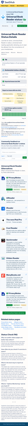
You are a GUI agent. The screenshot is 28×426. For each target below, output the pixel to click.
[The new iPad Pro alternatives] (3, 220)
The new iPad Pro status (17, 323)
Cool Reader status (6, 325)
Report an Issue (22, 25)
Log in (3, 156)
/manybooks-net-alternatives (9, 273)
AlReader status (18, 322)
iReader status (5, 323)
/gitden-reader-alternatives (8, 256)
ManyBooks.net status (20, 327)
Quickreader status (19, 325)
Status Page (5, 424)
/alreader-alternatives (6, 196)
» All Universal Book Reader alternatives (14, 313)
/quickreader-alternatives (7, 238)
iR (3, 208)
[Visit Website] (26, 207)
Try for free (9, 189)
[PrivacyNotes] (3, 178)
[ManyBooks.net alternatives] (3, 275)
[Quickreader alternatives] (3, 240)
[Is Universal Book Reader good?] (12, 26)
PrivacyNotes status (6, 322)
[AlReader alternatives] (3, 199)
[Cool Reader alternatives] (3, 229)
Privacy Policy (18, 424)
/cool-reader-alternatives (7, 226)
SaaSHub (12, 424)
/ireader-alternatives (6, 206)
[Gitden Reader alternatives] (3, 259)
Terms (23, 424)
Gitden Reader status (6, 327)
